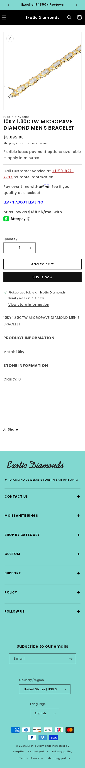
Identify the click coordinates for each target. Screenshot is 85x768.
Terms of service (31, 758)
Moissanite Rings (42, 515)
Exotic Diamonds (39, 746)
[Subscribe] (71, 658)
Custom (42, 553)
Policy (42, 592)
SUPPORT (42, 573)
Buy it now (42, 277)
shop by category (42, 534)
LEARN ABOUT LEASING (23, 202)
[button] (69, 17)
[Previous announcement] (8, 5)
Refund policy (38, 751)
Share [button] (13, 429)
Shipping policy (58, 758)
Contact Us (42, 496)
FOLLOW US (42, 611)
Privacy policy (62, 751)
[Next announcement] (77, 5)
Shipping (9, 143)
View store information (28, 304)
